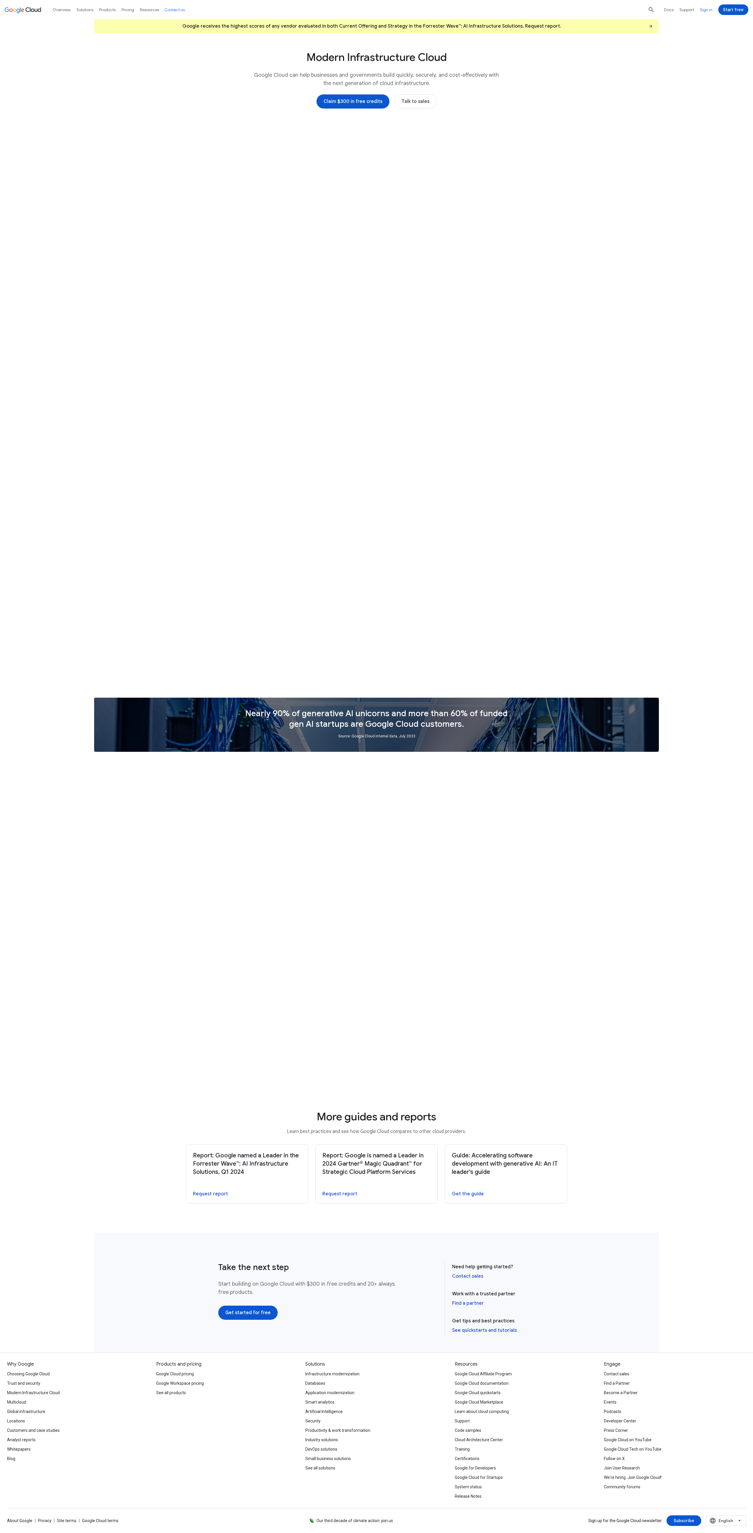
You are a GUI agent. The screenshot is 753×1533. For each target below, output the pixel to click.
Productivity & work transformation (337, 1430)
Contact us (174, 9)
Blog (11, 1458)
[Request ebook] (396, 978)
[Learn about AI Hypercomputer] (252, 258)
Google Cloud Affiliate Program (483, 1374)
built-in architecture (242, 471)
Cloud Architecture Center (479, 1439)
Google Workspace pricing (180, 1383)
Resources (149, 9)
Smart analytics (319, 1402)
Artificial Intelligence (324, 1411)
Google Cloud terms (100, 1520)
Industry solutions (321, 1439)
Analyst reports (21, 1439)
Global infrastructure (26, 1411)
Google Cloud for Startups (479, 1477)
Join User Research (622, 1468)
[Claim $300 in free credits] (352, 101)
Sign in (706, 9)
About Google (19, 1520)
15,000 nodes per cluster (473, 364)
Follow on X (614, 1458)
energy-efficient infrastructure (293, 504)
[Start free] (733, 10)
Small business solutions (328, 1458)
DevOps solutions (321, 1449)
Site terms (66, 1520)
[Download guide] (397, 1074)
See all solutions (320, 1468)
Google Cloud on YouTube (628, 1439)
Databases (315, 1383)
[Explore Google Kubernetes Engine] (418, 388)
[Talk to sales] (415, 101)
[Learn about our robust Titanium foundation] (267, 536)
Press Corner (616, 1430)
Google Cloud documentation (482, 1383)
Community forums (622, 1486)
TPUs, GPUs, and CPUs (269, 225)
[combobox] (726, 1520)
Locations (16, 1421)
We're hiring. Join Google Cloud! (633, 1477)
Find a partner (468, 1303)
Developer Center (620, 1421)
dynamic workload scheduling (275, 496)
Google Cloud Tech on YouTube (633, 1449)
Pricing (127, 9)
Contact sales (467, 1276)
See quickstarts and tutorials (484, 1330)
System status (468, 1486)
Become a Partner (621, 1392)
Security (313, 1421)
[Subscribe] (684, 1521)
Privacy (44, 1520)
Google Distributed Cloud (486, 630)
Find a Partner (617, 1383)
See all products (171, 1392)
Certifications (467, 1458)
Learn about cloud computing (482, 1411)
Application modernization (329, 1392)
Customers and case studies (33, 1430)
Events (610, 1402)
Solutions (84, 9)
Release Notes (468, 1496)
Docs (669, 9)
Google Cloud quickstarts (478, 1392)
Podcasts (612, 1411)
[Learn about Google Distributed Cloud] (422, 671)
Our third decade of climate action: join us (354, 1520)
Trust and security (23, 1383)
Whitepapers (19, 1449)
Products (107, 9)
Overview (62, 9)
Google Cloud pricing (175, 1374)
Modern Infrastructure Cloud (33, 1392)
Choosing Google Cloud (28, 1374)
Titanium (324, 471)
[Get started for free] (248, 1313)
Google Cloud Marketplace (479, 1402)
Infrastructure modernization (332, 1374)
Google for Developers (475, 1468)
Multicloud (16, 1402)
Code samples (468, 1430)
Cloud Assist (243, 520)
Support (686, 9)
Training (462, 1449)
